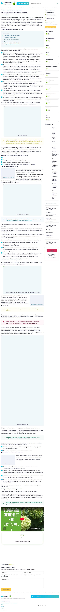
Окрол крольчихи (50, 12)
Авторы (2, 608)
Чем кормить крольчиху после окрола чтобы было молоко (55, 162)
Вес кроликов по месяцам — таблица (54, 171)
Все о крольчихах (50, 18)
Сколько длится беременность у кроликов (52, 23)
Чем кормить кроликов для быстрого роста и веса (54, 194)
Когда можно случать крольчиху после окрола (52, 15)
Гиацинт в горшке (8, 463)
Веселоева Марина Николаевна (22, 541)
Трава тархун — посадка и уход (36, 304)
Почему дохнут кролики (51, 20)
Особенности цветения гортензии (12, 35)
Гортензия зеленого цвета (10, 37)
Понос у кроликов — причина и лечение (54, 185)
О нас (2, 604)
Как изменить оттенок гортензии (11, 39)
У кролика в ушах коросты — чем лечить (54, 178)
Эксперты (2, 606)
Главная (3, 10)
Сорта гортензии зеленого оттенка (12, 41)
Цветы (8, 10)
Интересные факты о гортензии (11, 44)
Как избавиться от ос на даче (8, 177)
